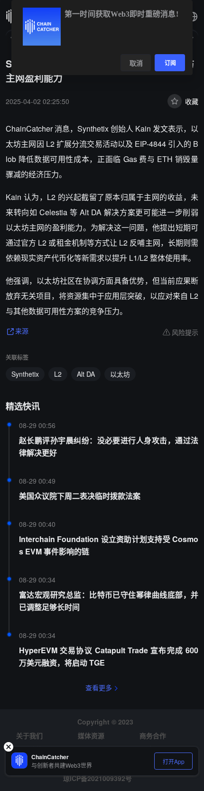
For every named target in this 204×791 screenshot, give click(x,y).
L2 (58, 374)
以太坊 (120, 374)
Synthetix (25, 374)
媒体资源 (91, 735)
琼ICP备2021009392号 (97, 778)
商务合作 (152, 735)
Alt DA (86, 374)
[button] (192, 16)
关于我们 (29, 735)
